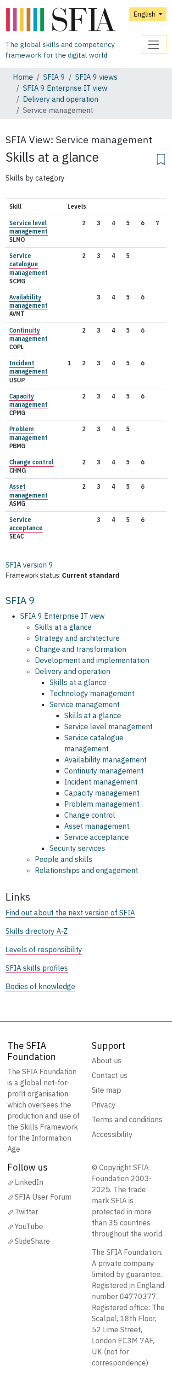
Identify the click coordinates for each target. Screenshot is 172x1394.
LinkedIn (29, 1182)
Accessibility (112, 1134)
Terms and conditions (127, 1119)
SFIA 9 (54, 77)
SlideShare (32, 1241)
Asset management (28, 490)
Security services (77, 848)
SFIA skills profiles (37, 967)
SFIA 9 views (96, 77)
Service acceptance (26, 523)
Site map (106, 1090)
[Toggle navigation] (153, 44)
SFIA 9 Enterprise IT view (65, 88)
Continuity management (28, 334)
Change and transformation (80, 649)
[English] (73, 20)
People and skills (63, 859)
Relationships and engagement (86, 870)
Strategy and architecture (77, 638)
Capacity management (28, 400)
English (145, 14)
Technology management (92, 693)
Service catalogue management (28, 264)
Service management (85, 704)
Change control (31, 462)
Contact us (110, 1075)
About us (107, 1060)
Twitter (26, 1211)
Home (23, 77)
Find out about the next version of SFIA (70, 912)
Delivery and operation (60, 99)
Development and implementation (92, 660)
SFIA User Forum (43, 1196)
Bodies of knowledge (40, 986)
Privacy (104, 1104)
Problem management (28, 433)
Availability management (28, 301)
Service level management (28, 227)
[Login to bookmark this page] (160, 158)
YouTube (29, 1226)
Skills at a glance (63, 627)
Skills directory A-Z (37, 931)
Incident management (28, 367)
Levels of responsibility (44, 949)
